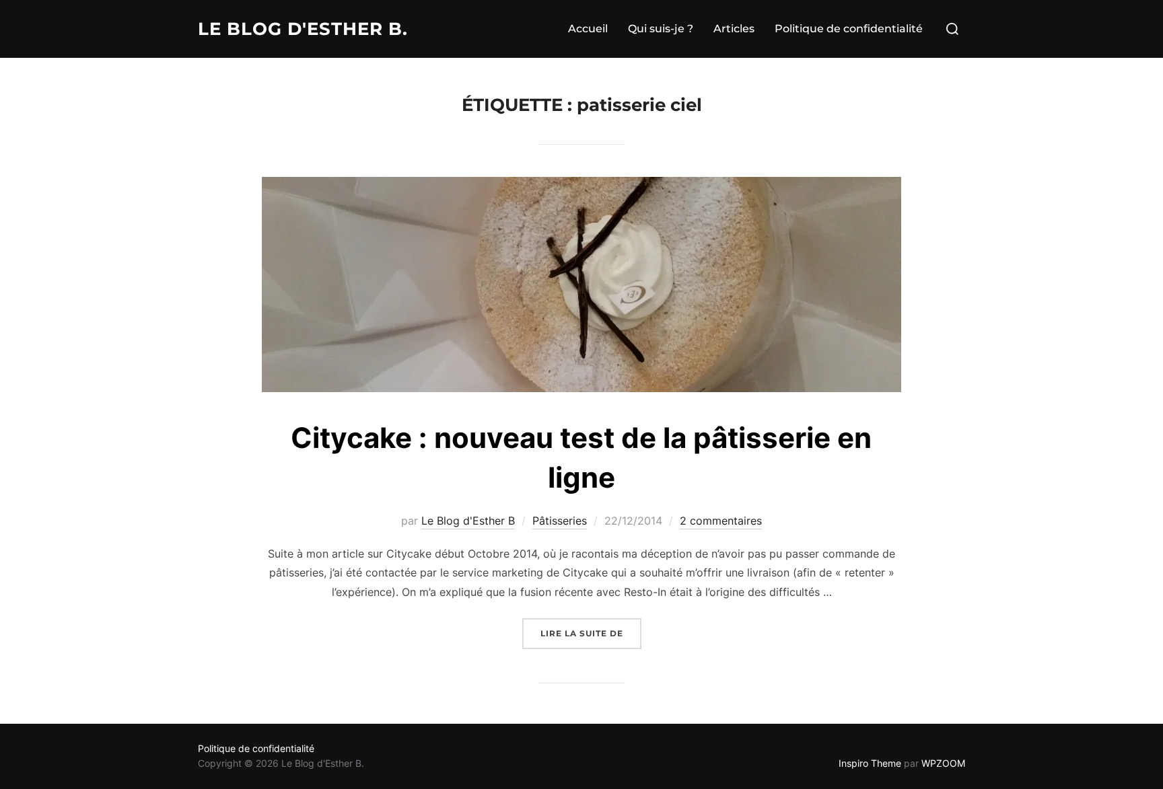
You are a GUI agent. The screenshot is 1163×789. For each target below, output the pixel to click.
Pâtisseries (559, 520)
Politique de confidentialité (849, 28)
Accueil (588, 28)
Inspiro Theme (870, 763)
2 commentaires (721, 520)
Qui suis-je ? (660, 28)
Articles (733, 28)
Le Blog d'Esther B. (303, 29)
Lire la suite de (590, 633)
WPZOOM (943, 763)
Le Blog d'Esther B (468, 520)
